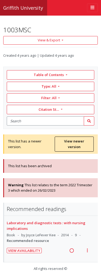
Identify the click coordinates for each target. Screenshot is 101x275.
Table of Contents (49, 74)
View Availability (24, 250)
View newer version (74, 144)
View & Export (49, 40)
